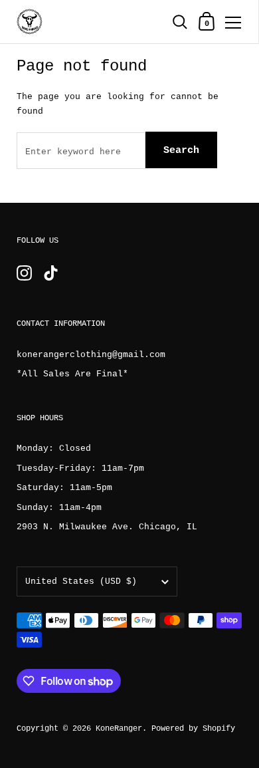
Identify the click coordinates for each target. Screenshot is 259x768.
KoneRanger (119, 728)
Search (181, 150)
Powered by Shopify (193, 728)
